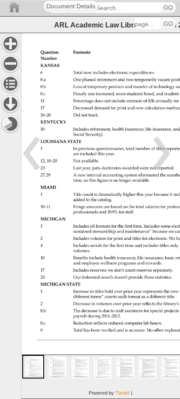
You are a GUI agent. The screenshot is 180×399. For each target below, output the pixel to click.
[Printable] (10, 124)
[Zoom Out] (10, 63)
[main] (100, 216)
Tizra (122, 393)
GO (168, 7)
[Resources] (10, 104)
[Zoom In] (10, 43)
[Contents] (10, 83)
